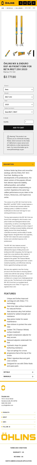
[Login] (25, 3)
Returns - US (18, 456)
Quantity (6, 122)
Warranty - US (18, 452)
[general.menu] (34, 3)
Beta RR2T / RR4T (11, 112)
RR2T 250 (8, 97)
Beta (6, 89)
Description (9, 164)
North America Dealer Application (19, 461)
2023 (7, 104)
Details (7, 372)
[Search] (21, 3)
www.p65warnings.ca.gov (15, 149)
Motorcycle (10, 8)
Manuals (7, 376)
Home (2, 8)
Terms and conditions (18, 448)
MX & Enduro (19, 8)
